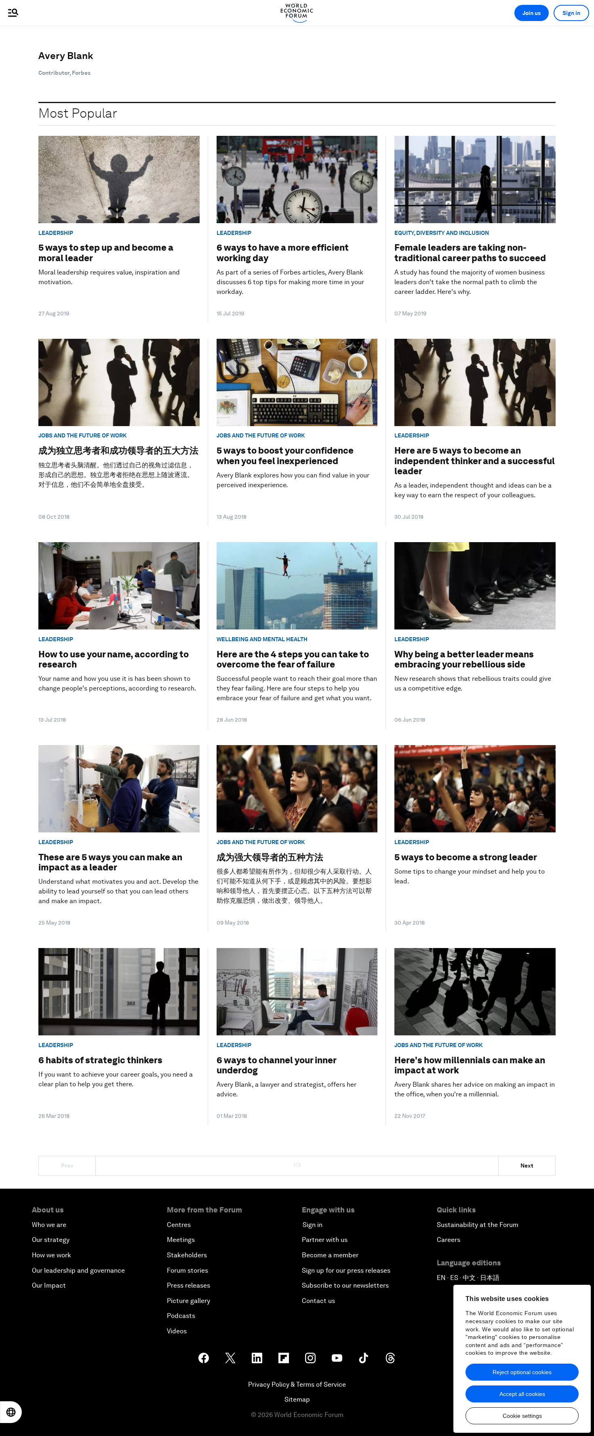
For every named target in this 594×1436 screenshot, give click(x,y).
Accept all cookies (522, 1394)
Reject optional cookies (522, 1372)
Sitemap (297, 1399)
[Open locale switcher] (10, 1412)
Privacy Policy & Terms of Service (297, 1384)
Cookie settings (522, 1416)
